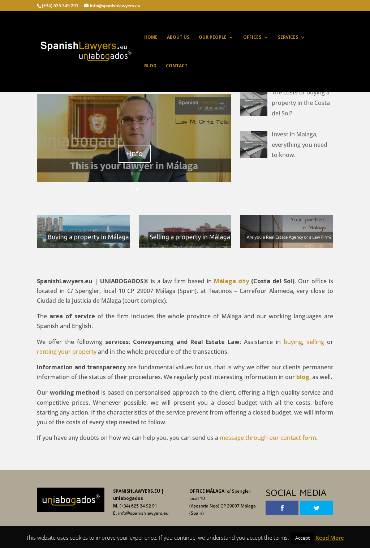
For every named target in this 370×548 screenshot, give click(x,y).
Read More (329, 537)
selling (315, 342)
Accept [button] (302, 538)
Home (151, 37)
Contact (177, 66)
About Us (178, 37)
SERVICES (288, 37)
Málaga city (231, 281)
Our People (213, 37)
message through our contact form (268, 438)
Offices (252, 37)
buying (293, 342)
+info (134, 153)
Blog (150, 66)
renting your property (66, 352)
